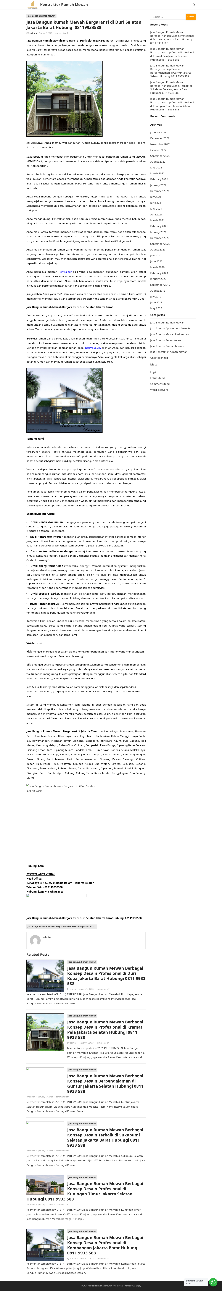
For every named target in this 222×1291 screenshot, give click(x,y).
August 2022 (158, 161)
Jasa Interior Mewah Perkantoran (170, 334)
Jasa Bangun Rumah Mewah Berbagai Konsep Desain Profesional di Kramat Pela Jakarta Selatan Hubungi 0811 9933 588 (105, 1029)
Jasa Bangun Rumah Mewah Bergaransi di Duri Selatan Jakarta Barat (61, 926)
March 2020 (157, 267)
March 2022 (157, 173)
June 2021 (156, 202)
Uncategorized (159, 357)
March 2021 (157, 220)
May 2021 (156, 208)
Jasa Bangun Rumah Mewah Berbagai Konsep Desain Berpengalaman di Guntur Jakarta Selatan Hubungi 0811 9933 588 (105, 1083)
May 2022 (156, 167)
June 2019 (156, 302)
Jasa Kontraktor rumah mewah (169, 352)
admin (34, 33)
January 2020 (158, 279)
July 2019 (155, 296)
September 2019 (160, 284)
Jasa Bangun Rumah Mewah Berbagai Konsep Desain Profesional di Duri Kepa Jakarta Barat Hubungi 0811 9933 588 (106, 975)
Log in (154, 372)
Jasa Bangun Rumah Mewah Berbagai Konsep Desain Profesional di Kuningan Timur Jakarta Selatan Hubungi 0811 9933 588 (84, 1191)
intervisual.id (92, 347)
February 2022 (159, 179)
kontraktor (65, 271)
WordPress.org (159, 389)
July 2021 (155, 197)
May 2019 (156, 308)
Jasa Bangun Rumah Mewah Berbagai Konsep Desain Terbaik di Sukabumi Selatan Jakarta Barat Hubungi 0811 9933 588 (105, 1137)
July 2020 (155, 255)
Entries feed (157, 378)
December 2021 (159, 191)
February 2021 (159, 226)
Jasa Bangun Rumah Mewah (41, 16)
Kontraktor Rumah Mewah (64, 4)
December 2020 (159, 238)
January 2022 (158, 185)
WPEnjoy (137, 1285)
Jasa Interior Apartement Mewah (170, 328)
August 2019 (158, 290)
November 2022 (160, 144)
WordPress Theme (121, 1285)
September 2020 (160, 244)
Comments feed (160, 384)
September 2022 (160, 156)
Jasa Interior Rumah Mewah (167, 346)
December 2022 (159, 138)
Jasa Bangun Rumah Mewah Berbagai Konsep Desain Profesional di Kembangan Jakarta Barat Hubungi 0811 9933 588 (105, 1245)
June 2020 (156, 261)
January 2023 (158, 132)
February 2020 (159, 273)
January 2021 (158, 232)
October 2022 (158, 150)
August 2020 (158, 249)
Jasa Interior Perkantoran (165, 340)
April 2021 (156, 214)
